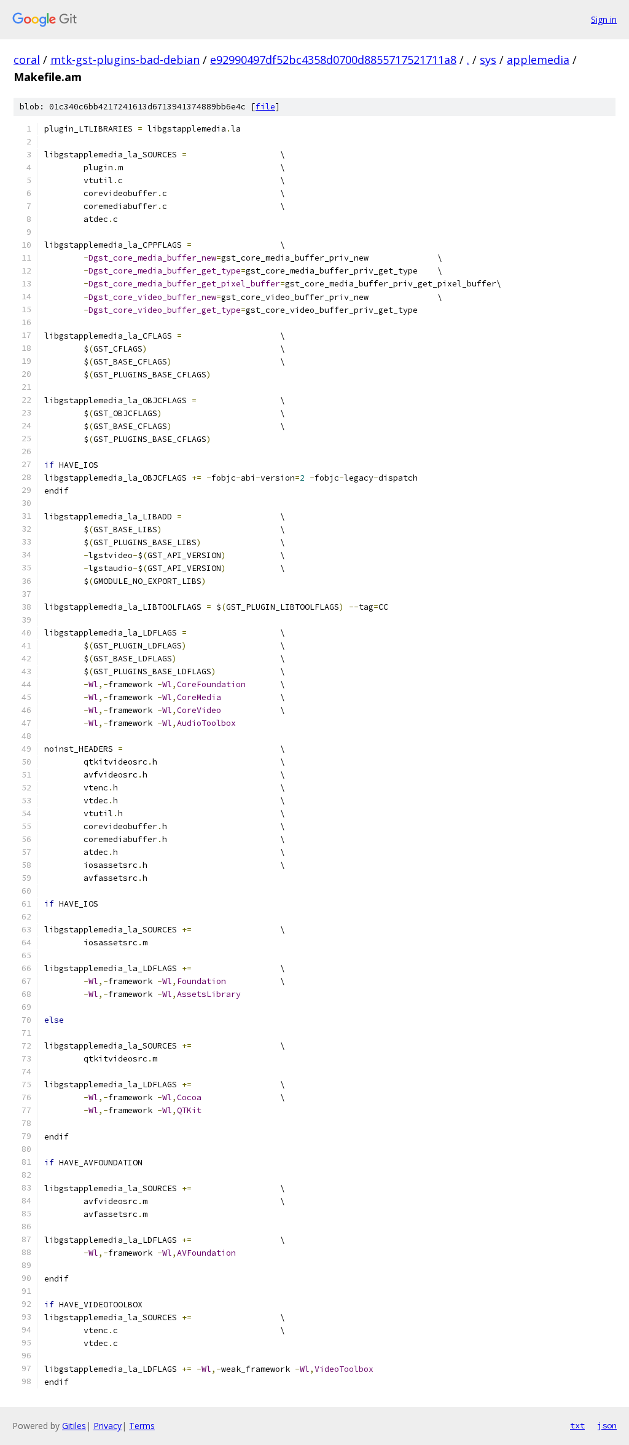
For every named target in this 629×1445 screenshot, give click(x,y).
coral (27, 59)
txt (577, 1425)
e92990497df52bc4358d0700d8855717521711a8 (333, 59)
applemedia (538, 59)
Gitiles (74, 1425)
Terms (142, 1425)
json (607, 1425)
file (265, 106)
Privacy (107, 1425)
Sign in (604, 19)
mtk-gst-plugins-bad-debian (125, 59)
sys (488, 59)
